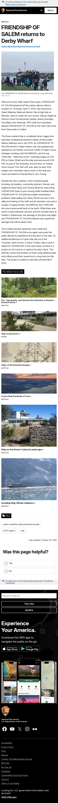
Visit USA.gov (9, 797)
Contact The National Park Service (16, 759)
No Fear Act (6, 767)
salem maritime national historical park (21, 524)
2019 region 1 (9, 530)
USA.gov (5, 779)
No (10, 571)
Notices (4, 755)
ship (23, 530)
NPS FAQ (5, 763)
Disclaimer (5, 771)
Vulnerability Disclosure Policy (14, 775)
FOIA (3, 751)
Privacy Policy (7, 747)
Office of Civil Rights (10, 783)
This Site (29, 603)
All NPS (29, 610)
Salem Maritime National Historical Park (20, 46)
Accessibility (6, 743)
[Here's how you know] (29, 3)
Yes (10, 563)
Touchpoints (10, 583)
